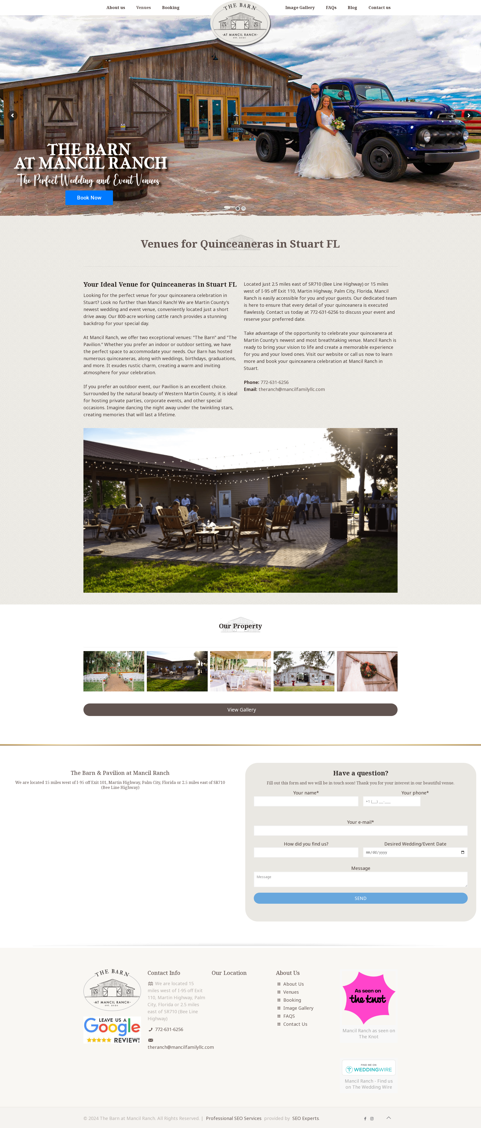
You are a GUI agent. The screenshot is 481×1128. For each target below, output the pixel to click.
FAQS (289, 1016)
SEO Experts (305, 1118)
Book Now (89, 198)
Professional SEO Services (234, 1118)
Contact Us (295, 1024)
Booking (292, 1000)
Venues (291, 992)
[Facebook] (365, 1118)
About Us (293, 984)
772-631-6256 (275, 382)
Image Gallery (298, 1008)
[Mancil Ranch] (240, 23)
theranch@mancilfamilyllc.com (292, 389)
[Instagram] (372, 1118)
